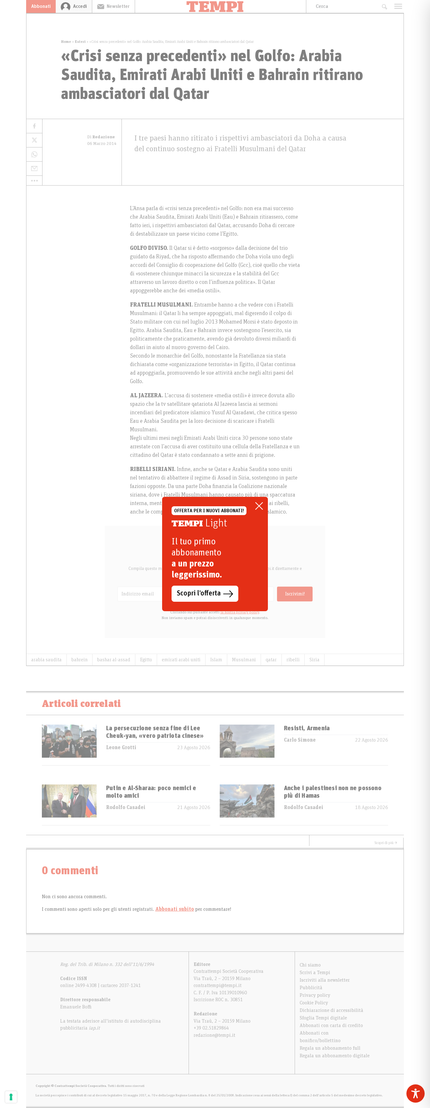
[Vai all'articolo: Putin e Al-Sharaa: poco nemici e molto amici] (69, 804)
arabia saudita (46, 659)
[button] (34, 180)
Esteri (80, 41)
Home (66, 41)
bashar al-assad (113, 659)
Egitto (146, 659)
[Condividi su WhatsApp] (34, 154)
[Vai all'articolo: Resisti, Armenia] (247, 745)
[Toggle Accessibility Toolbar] (415, 1093)
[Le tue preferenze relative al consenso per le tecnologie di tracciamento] (11, 1097)
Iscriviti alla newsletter (325, 980)
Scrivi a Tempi (315, 972)
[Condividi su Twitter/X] (34, 140)
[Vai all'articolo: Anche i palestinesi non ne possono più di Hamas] (247, 804)
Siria (314, 659)
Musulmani (244, 659)
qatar (271, 659)
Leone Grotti (121, 747)
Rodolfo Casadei (125, 807)
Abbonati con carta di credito (331, 1025)
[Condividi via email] (34, 169)
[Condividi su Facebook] (34, 126)
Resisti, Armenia (307, 728)
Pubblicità (311, 987)
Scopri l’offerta (199, 593)
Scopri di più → (386, 843)
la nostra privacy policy (239, 612)
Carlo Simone (300, 740)
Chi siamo (310, 964)
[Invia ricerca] (384, 6)
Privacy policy (315, 995)
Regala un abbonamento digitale (335, 1055)
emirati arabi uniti (181, 659)
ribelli (293, 659)
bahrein (79, 659)
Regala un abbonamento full (330, 1048)
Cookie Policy (314, 1002)
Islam (216, 659)
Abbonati (41, 6)
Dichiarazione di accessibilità (331, 1010)
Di (101, 137)
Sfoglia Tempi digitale (323, 1017)
